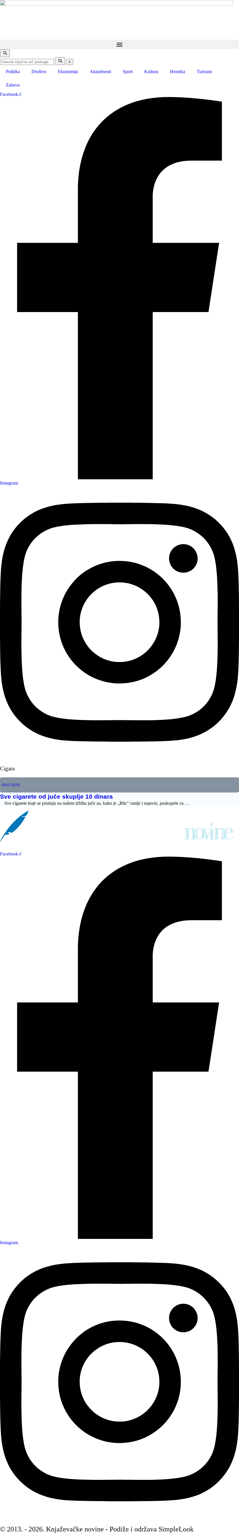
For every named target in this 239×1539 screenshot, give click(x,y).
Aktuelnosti (100, 71)
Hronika (177, 71)
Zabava (13, 84)
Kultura (151, 71)
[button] (119, 44)
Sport (128, 71)
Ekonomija (68, 71)
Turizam (204, 71)
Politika (13, 71)
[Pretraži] (60, 61)
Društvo (38, 71)
